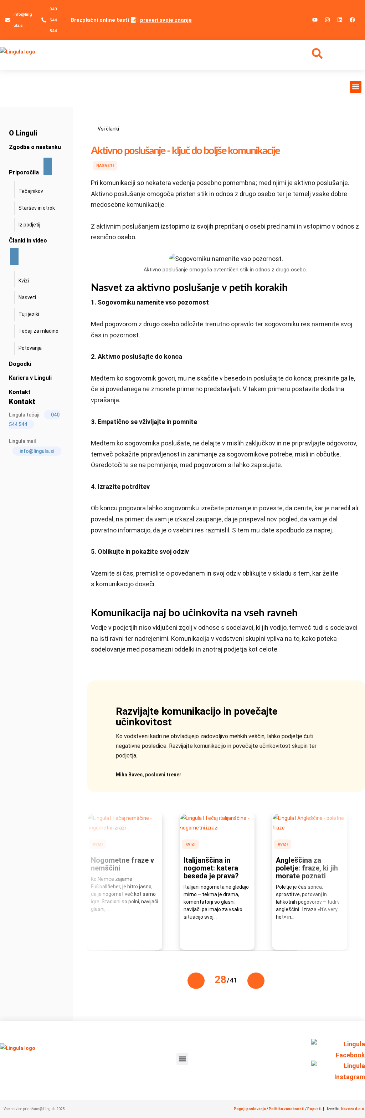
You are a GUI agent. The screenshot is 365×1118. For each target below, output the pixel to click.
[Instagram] (327, 19)
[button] (355, 87)
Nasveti (105, 165)
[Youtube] (315, 19)
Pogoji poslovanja (250, 1109)
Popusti (314, 1109)
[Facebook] (352, 19)
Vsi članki (108, 129)
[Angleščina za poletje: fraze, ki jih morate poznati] (309, 828)
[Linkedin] (340, 19)
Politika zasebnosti (286, 1109)
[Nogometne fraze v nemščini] (124, 828)
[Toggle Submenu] (47, 166)
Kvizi (98, 844)
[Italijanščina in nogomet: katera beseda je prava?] (217, 828)
